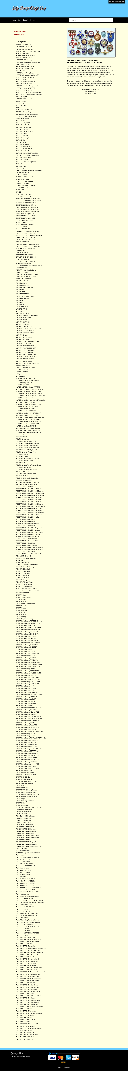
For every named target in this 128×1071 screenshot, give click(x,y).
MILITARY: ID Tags (22, 335)
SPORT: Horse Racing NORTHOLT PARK (29, 718)
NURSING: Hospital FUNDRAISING (27, 406)
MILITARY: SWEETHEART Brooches (27, 359)
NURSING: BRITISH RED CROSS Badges (29, 389)
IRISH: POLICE (20, 289)
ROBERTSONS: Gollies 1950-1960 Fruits (29, 497)
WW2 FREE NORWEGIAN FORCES (27, 933)
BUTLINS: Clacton (21, 133)
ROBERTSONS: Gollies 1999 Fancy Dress (29, 532)
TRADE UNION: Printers (23, 818)
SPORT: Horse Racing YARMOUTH (27, 766)
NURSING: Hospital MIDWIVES (26, 408)
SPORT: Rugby (20, 798)
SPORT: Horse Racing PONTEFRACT (28, 727)
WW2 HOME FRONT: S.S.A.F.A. (26, 993)
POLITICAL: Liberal (22, 456)
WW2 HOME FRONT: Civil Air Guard (27, 954)
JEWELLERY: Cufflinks (23, 307)
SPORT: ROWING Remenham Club (27, 796)
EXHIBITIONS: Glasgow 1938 (25, 213)
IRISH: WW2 (20, 305)
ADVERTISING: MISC (23, 53)
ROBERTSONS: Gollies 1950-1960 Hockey (29, 504)
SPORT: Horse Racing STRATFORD (27, 751)
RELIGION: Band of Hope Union (26, 473)
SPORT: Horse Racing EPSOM (25, 655)
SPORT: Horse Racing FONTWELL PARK (29, 664)
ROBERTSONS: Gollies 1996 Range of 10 (29, 528)
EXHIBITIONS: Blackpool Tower (26, 205)
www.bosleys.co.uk (91, 91)
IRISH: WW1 (20, 302)
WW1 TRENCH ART (22, 909)
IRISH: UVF (19, 300)
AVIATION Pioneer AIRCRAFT (25, 88)
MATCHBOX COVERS (23, 313)
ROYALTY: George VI (22, 580)
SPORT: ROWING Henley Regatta (26, 790)
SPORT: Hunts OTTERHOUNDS (26, 775)
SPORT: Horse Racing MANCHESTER (28, 703)
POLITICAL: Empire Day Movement (27, 445)
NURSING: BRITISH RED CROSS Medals (29, 393)
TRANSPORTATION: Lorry (24, 824)
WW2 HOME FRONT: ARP (24, 944)
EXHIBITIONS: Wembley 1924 (25, 218)
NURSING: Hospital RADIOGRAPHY (27, 419)
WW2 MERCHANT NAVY (24, 1030)
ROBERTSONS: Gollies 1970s (25, 519)
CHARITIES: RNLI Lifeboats (24, 177)
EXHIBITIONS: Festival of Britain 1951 (28, 211)
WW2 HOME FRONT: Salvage (25, 998)
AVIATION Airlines (21, 79)
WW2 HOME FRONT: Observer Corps (27, 976)
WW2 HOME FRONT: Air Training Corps (28, 939)
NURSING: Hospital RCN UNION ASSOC (29, 421)
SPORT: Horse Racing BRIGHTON (27, 636)
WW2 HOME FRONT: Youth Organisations (29, 1028)
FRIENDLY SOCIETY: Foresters (26, 237)
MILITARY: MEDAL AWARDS (25, 337)
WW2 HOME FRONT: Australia (25, 946)
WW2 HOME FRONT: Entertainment (27, 961)
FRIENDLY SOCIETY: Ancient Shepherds (29, 235)
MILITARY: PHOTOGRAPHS (25, 346)
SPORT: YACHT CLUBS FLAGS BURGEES (29, 807)
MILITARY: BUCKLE (22, 320)
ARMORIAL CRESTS (22, 64)
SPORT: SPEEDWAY (22, 805)
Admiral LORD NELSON (23, 45)
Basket (25, 20)
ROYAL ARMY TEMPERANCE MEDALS (28, 554)
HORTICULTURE (21, 268)
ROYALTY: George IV (22, 575)
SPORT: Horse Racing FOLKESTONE (28, 662)
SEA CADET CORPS (22, 593)
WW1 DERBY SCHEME (23, 859)
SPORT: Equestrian (22, 610)
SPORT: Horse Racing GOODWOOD (27, 671)
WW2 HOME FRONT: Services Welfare (28, 1000)
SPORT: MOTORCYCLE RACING (26, 781)
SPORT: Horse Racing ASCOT (25, 625)
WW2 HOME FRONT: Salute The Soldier (28, 996)
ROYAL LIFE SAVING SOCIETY (26, 558)
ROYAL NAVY (20, 560)
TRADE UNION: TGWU (23, 822)
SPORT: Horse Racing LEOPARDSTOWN (29, 694)
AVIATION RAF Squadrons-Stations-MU (28, 92)
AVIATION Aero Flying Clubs (25, 73)
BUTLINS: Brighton (22, 129)
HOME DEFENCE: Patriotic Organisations (29, 266)
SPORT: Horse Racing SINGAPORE (27, 746)
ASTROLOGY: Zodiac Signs (24, 68)
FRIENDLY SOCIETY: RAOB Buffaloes (28, 246)
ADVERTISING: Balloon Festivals (26, 47)
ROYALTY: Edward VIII (23, 571)
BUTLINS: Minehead (22, 144)
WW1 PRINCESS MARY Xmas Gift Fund (28, 892)
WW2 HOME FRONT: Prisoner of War (27, 987)
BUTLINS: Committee (22, 136)
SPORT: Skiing (20, 803)
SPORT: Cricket (21, 606)
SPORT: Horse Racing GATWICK (26, 668)
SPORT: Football (21, 614)
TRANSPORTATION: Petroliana (26, 831)
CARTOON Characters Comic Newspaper (29, 170)
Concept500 (66, 1067)
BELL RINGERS (21, 105)
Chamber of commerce (23, 172)
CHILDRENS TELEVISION (24, 181)
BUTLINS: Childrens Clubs (24, 131)
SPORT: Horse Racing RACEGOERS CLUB (29, 731)
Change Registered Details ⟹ (20, 1056)
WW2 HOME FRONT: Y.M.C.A (25, 1026)
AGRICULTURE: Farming (24, 60)
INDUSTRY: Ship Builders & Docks (27, 274)
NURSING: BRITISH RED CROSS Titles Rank (30, 395)
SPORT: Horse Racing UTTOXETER (27, 755)
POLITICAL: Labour (22, 454)
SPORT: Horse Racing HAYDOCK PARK (28, 673)
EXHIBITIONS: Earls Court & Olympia (27, 209)
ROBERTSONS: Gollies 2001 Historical (28, 536)
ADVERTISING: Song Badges (25, 55)
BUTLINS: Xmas (21, 166)
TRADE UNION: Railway (23, 820)
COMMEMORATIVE (22, 188)
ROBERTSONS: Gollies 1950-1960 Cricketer (30, 493)
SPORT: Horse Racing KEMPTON (26, 692)
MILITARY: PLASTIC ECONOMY (26, 348)
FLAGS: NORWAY (21, 222)
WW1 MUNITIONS (21, 876)
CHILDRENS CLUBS (22, 179)
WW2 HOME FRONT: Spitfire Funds (27, 1004)
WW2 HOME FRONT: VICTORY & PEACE (29, 1013)
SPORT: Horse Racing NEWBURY (26, 710)
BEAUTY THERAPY (22, 101)
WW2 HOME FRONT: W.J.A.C (25, 1015)
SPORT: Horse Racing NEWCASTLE (27, 712)
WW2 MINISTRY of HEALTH (25, 1032)
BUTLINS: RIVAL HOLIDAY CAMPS (27, 153)
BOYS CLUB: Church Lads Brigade (27, 114)
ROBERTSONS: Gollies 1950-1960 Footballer (30, 495)
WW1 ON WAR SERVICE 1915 (25, 883)
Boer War (19, 107)
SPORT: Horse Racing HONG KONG (27, 677)
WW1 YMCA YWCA (22, 918)
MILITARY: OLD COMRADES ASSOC (27, 341)
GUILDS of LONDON (22, 259)
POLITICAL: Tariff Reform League (26, 469)
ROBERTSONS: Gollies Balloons (26, 538)
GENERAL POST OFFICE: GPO (26, 248)
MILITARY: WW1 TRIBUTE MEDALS (27, 363)
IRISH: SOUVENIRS (22, 294)
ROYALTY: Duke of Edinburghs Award (27, 567)
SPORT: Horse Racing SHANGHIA (27, 744)
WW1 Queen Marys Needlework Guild (27, 896)
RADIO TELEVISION (22, 471)
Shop (19, 20)
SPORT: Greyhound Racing (24, 619)
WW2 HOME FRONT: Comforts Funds (27, 959)
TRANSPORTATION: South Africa (26, 844)
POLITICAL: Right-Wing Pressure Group (28, 465)
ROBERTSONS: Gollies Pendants (26, 545)
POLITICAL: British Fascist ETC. (26, 441)
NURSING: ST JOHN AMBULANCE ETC (28, 432)
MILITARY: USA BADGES (24, 361)
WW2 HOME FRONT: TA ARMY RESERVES (30, 1006)
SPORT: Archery (21, 595)
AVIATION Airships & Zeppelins (25, 81)
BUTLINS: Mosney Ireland (24, 148)
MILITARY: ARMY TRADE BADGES (27, 315)
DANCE (18, 192)
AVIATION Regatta (21, 96)
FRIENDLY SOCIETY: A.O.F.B (25, 233)
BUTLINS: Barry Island (23, 123)
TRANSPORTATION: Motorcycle (26, 829)
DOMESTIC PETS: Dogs (23, 196)
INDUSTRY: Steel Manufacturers (26, 276)
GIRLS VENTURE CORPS (24, 255)
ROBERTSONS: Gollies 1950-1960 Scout (29, 508)
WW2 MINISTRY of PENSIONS (25, 1037)
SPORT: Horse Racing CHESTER (26, 647)
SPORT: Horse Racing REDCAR (26, 733)
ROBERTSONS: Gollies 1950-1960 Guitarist (29, 502)
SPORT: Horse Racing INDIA (25, 686)
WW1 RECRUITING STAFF (24, 898)
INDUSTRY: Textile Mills (23, 278)
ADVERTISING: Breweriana (24, 49)
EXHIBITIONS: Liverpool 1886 (25, 216)
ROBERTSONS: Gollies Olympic (26, 543)
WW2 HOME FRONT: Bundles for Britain (28, 950)
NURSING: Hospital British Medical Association (30, 400)
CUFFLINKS (20, 190)
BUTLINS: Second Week (23, 157)
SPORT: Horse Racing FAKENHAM (27, 660)
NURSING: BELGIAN (22, 385)
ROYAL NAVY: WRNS (23, 562)
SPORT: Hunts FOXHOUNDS (25, 772)
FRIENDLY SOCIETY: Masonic (25, 242)
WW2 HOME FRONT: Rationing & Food (28, 991)
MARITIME (19, 311)
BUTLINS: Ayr (20, 120)
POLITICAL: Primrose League (25, 460)
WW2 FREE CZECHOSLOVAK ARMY (28, 926)
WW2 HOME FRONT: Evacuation (26, 963)
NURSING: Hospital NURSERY (26, 411)
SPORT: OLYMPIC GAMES (24, 783)
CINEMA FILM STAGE (23, 183)
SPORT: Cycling (21, 608)
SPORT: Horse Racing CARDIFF (26, 638)
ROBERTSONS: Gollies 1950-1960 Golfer (29, 500)
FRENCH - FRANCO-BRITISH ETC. (27, 231)
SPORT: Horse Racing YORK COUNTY (28, 768)
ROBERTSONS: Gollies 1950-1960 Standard (30, 512)
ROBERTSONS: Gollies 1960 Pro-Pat (27, 517)
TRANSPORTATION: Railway (25, 833)
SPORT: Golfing (21, 616)
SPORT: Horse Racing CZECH (25, 649)
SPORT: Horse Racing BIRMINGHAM (27, 634)
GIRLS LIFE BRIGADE (23, 253)
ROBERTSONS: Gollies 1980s (25, 521)
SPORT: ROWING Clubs (23, 788)
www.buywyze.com (91, 93)
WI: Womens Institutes (23, 850)
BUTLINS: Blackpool (22, 125)
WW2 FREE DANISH (22, 928)
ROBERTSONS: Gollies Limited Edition (28, 541)
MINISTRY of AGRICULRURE (25, 367)
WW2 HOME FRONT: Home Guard (26, 970)
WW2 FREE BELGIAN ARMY (25, 924)
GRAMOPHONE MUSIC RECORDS (27, 257)
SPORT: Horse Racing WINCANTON (27, 759)
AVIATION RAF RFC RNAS (24, 90)
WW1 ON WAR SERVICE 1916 (25, 885)
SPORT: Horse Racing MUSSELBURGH (28, 707)
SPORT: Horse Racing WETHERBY (27, 757)
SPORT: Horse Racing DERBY (25, 651)
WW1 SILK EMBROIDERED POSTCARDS (29, 900)
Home (14, 20)
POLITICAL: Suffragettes (23, 467)
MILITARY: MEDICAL (22, 339)
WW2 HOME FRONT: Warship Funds (27, 1022)
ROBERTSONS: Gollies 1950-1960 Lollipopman (31, 506)
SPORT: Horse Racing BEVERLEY (27, 632)
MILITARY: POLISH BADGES (25, 350)
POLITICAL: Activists (22, 439)
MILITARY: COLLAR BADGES (25, 330)
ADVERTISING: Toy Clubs (24, 58)
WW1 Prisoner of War (22, 894)
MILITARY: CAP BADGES (24, 326)
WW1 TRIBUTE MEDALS (24, 911)
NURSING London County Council (26, 378)
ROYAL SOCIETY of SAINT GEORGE (27, 564)
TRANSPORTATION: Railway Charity (27, 835)
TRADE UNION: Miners (23, 814)
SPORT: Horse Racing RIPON (25, 736)
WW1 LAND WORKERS (23, 870)
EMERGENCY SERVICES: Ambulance (28, 198)
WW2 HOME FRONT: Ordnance (26, 983)
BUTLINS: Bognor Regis (23, 127)
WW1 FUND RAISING (23, 861)
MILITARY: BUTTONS (23, 322)
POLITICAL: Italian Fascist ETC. (26, 452)
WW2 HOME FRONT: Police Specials (27, 985)
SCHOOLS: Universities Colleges (26, 588)
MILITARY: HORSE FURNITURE (26, 333)
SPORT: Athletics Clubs (23, 597)
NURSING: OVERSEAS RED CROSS (28, 428)
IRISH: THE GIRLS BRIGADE (25, 296)
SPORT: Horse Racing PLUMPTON (27, 725)
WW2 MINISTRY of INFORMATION (27, 1035)
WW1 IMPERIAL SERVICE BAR (26, 866)
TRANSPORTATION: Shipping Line (27, 842)
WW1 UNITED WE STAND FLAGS (27, 913)
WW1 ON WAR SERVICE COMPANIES (28, 887)
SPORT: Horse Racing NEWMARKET (27, 714)
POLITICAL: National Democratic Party (28, 458)
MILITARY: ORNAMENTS (24, 343)
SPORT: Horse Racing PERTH (25, 723)
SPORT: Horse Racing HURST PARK (27, 684)
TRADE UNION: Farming (23, 811)
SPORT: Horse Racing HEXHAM (26, 675)
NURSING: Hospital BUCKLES (25, 402)
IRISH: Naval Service (22, 285)
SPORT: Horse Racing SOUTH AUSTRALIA (29, 749)
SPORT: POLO (20, 785)
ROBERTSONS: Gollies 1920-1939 (27, 486)
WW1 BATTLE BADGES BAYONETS (27, 857)
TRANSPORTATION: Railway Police (27, 837)
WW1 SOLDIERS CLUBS (24, 905)
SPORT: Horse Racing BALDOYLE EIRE (28, 627)
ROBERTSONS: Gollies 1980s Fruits (27, 523)
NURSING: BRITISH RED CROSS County (29, 391)
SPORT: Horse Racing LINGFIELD (26, 697)
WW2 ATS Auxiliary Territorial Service (27, 920)
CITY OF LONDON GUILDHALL (26, 185)
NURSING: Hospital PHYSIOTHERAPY (28, 413)
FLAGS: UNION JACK (23, 229)
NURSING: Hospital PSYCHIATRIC (27, 415)
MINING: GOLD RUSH (23, 365)
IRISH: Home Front (22, 281)
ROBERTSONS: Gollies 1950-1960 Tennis (29, 515)
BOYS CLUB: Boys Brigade (24, 112)
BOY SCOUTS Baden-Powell (25, 110)
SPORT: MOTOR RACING (24, 779)
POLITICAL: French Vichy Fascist (26, 450)
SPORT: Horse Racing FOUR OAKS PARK (29, 666)
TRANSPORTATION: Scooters (25, 840)
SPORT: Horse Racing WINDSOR (26, 762)
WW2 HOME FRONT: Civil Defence (27, 957)
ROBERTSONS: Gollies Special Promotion (29, 547)
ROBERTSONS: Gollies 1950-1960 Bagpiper (30, 491)
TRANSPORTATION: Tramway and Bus (28, 846)
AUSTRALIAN (20, 71)
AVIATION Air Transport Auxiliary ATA (27, 75)
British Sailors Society (22, 118)
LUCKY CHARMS (21, 309)
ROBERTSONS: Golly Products (26, 551)
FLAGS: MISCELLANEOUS (24, 220)
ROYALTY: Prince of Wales (24, 582)
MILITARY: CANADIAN (23, 324)
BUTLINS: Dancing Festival (24, 138)
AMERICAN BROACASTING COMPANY (28, 62)
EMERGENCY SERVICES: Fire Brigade (28, 201)
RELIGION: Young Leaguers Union (26, 484)
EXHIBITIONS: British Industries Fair (27, 207)
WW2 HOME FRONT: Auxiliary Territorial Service (31, 948)
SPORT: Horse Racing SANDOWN (27, 742)
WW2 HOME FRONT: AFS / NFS (26, 937)
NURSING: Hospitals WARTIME (26, 426)
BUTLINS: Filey (21, 140)
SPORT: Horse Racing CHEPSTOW (27, 645)
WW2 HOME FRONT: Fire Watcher (26, 965)
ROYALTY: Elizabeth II (23, 573)
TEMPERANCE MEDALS (24, 809)
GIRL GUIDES (20, 250)
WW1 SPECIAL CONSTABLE (25, 907)
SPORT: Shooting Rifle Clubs (25, 801)
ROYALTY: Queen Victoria (24, 584)
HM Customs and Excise (23, 263)
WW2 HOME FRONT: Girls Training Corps (29, 967)
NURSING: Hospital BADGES (25, 398)
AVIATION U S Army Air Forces (25, 99)
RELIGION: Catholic (22, 476)
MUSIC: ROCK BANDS (23, 370)
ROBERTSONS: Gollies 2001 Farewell (28, 534)
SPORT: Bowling (21, 599)
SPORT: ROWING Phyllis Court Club (27, 794)
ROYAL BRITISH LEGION (24, 556)
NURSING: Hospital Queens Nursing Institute (30, 417)
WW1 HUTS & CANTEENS (24, 863)
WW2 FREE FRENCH (23, 931)
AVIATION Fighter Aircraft (24, 84)
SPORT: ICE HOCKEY (23, 777)
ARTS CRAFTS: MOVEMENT (25, 66)
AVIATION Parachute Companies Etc (27, 86)
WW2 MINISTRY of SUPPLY (25, 1039)
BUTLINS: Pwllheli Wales (24, 151)
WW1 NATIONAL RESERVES (25, 879)
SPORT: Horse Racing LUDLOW (26, 699)
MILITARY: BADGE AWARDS (25, 318)
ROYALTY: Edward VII (23, 569)
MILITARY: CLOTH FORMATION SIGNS (28, 328)
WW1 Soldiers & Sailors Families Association (30, 902)
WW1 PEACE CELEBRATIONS (26, 889)
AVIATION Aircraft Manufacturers (26, 77)
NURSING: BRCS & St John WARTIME (28, 387)
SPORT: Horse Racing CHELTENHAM (28, 642)
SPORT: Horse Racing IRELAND (26, 688)
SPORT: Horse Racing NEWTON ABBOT (28, 716)
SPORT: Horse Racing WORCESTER (27, 764)
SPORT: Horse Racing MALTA (25, 701)
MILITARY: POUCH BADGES (25, 352)
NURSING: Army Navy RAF (24, 383)
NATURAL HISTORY (22, 372)
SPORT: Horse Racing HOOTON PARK (28, 679)
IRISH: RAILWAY (21, 291)
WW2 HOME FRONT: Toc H (24, 1009)
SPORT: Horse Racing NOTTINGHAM (28, 720)
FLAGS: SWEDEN (21, 226)
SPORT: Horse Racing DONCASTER (27, 653)
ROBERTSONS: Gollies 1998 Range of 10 (29, 530)
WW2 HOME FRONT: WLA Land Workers (28, 1024)
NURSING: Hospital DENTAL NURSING (28, 404)
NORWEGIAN (20, 376)
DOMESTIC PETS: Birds (23, 194)
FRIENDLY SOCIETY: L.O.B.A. (25, 240)
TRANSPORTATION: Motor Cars (26, 827)
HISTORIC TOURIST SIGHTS (25, 261)
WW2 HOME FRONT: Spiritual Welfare (28, 1002)
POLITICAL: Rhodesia (23, 463)
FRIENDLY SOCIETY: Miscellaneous (27, 244)
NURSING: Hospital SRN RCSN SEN (27, 424)
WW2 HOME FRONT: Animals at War (27, 941)
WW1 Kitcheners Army (23, 868)
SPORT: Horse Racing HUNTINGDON (28, 681)
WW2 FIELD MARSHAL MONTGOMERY (28, 922)
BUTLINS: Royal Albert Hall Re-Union (27, 155)
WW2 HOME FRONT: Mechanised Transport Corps (31, 972)
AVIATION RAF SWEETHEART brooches (29, 94)
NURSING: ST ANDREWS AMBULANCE (29, 430)
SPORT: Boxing (21, 601)
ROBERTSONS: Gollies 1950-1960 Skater (29, 510)
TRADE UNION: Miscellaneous (25, 816)
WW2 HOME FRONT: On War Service (27, 980)
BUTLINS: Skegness (22, 159)
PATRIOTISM (20, 435)
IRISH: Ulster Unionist (22, 298)
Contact (32, 20)
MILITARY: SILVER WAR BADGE (26, 356)
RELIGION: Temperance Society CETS (28, 482)
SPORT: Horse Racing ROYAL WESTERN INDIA (31, 738)
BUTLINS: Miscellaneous (24, 146)
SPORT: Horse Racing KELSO (25, 690)
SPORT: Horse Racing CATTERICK (27, 640)
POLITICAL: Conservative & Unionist (27, 443)
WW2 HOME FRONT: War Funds (26, 1019)
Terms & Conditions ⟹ (18, 1053)
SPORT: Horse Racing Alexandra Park (28, 623)
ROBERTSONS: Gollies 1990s (25, 525)
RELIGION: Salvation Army (24, 480)
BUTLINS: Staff (20, 164)
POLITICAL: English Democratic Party (27, 447)
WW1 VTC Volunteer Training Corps (27, 915)
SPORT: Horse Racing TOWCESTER (27, 753)
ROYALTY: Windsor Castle (24, 586)
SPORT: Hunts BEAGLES (24, 770)
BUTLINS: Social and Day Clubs (26, 161)
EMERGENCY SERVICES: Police (26, 203)
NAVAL (18, 374)
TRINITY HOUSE (21, 848)
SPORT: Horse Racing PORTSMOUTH (28, 729)
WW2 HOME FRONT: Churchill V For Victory (29, 952)
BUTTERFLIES (21, 168)
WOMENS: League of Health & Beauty (28, 853)
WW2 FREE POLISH (22, 935)
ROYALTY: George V (22, 577)
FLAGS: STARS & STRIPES (25, 224)
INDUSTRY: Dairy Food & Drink (26, 270)
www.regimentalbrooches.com (90, 89)
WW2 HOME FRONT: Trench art (26, 1011)
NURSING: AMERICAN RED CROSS (27, 380)
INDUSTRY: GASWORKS (24, 272)
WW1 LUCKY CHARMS (23, 872)
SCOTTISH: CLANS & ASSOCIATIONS (28, 590)
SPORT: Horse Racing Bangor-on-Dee (28, 629)
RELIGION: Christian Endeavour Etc (27, 478)
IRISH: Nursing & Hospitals (24, 287)
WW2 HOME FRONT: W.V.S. (25, 1017)
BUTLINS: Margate (22, 142)
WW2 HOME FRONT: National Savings (28, 974)
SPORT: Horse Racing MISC (25, 705)
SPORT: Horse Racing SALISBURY (27, 740)
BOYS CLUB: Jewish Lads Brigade (27, 116)
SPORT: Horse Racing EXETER (26, 658)
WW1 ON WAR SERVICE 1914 (25, 881)
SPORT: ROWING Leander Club (26, 792)
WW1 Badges (20, 855)
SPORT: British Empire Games (25, 603)
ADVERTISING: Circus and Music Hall (28, 51)
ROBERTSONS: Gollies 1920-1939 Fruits (29, 489)
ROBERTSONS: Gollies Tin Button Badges (29, 549)
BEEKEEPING (20, 103)
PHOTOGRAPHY (21, 437)
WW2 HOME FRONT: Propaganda (26, 989)
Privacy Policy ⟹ (16, 1055)
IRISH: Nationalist (21, 283)
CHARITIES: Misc (21, 175)
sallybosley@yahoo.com (117, 1)
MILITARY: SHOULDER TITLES (26, 354)
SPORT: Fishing (21, 612)
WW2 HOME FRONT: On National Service (29, 978)
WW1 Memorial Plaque (23, 874)
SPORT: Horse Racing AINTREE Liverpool (29, 621)
